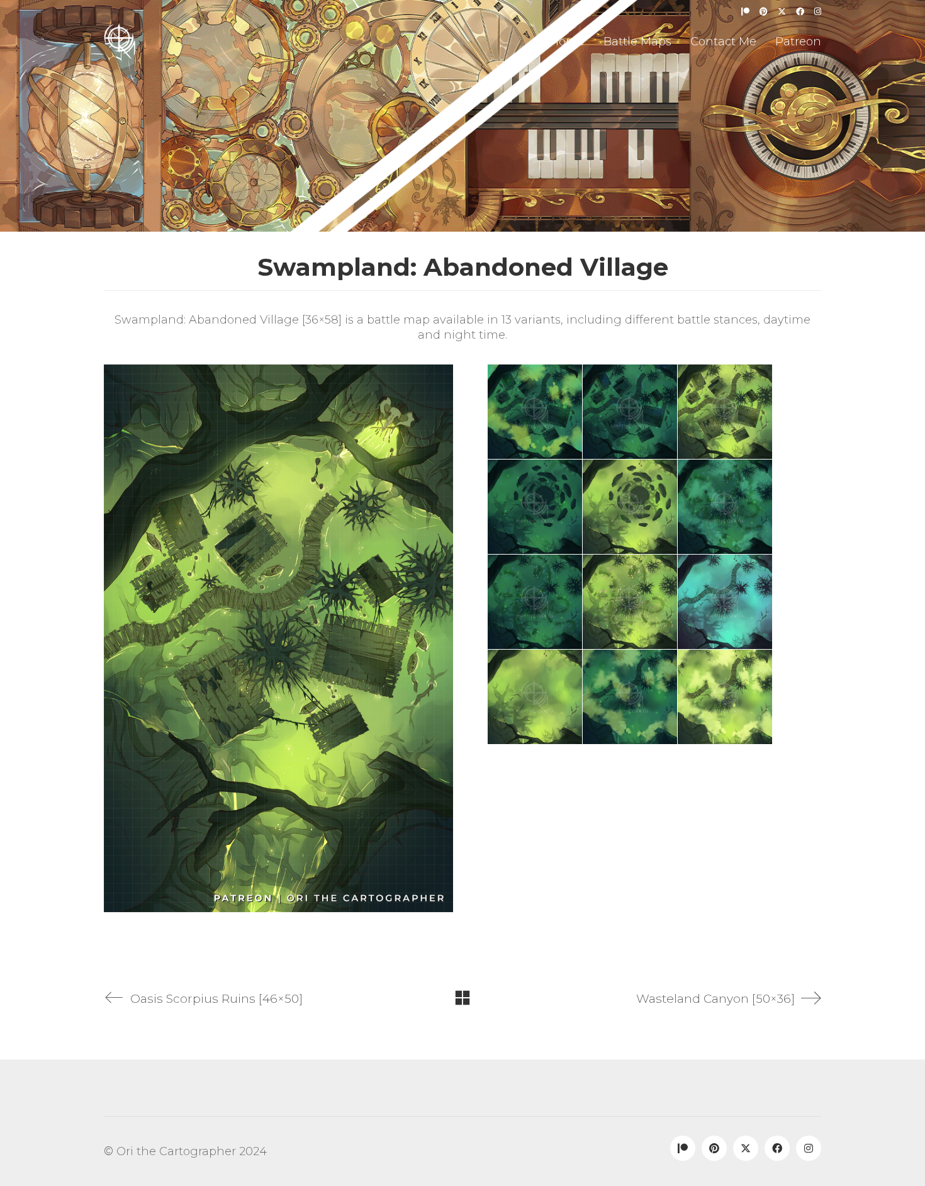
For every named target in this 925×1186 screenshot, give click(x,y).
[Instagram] (808, 1148)
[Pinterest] (714, 1148)
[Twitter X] (745, 1148)
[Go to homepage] (119, 41)
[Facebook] (777, 1148)
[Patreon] (682, 1148)
